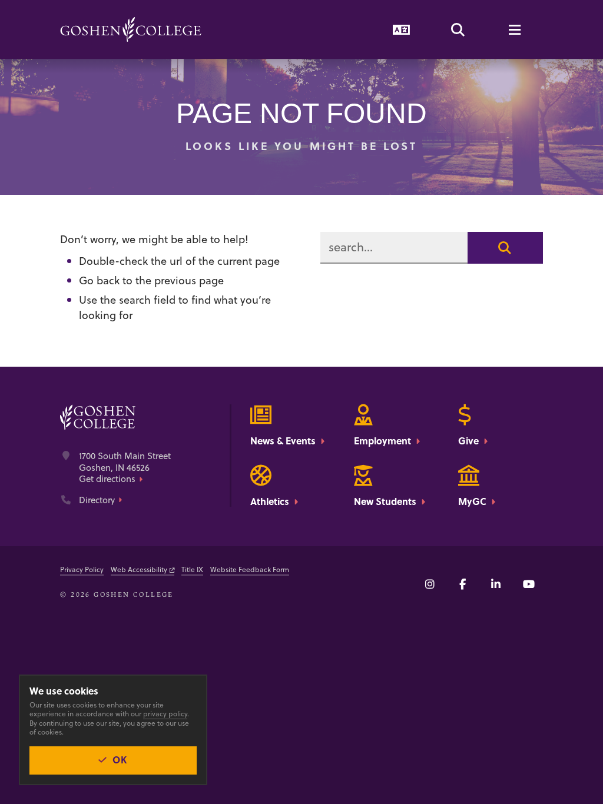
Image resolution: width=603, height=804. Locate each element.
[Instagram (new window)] (430, 584)
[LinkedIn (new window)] (496, 584)
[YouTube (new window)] (529, 584)
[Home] (130, 29)
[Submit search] (505, 248)
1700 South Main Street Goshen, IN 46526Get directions (125, 467)
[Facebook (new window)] (463, 584)
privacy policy (165, 714)
